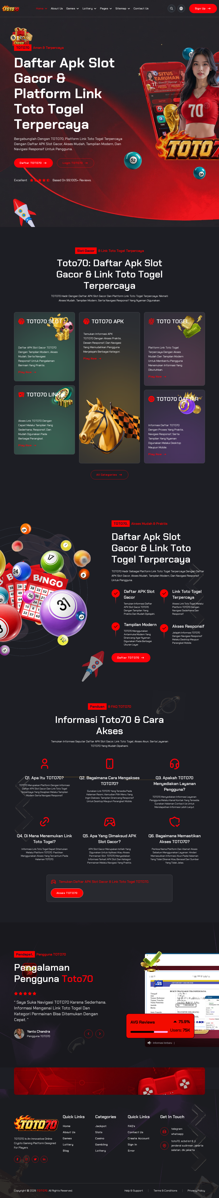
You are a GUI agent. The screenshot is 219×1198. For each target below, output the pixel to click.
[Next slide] (99, 1034)
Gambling (101, 1144)
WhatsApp (177, 1134)
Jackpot (101, 1126)
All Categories (106, 474)
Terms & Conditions (165, 1190)
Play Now (25, 372)
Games (70, 8)
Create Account (139, 1138)
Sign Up (200, 8)
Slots (98, 1132)
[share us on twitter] (35, 1159)
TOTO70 (57, 139)
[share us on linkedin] (44, 1159)
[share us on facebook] (17, 1159)
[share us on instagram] (26, 1159)
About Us (57, 8)
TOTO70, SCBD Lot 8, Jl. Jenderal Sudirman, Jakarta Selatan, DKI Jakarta (187, 1145)
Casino (99, 1138)
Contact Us (141, 8)
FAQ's (131, 1126)
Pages (104, 8)
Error (131, 1150)
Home (39, 8)
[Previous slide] (88, 1034)
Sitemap (120, 8)
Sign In (132, 1144)
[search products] (171, 8)
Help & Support (134, 1190)
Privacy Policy (196, 1190)
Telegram (176, 1129)
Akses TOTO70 (67, 893)
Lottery (87, 8)
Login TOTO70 (73, 163)
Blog (66, 1150)
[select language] (181, 8)
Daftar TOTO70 (31, 163)
